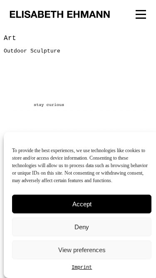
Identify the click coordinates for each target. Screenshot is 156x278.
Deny (81, 226)
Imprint (82, 267)
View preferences (82, 249)
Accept (82, 204)
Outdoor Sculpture (32, 51)
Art (10, 38)
